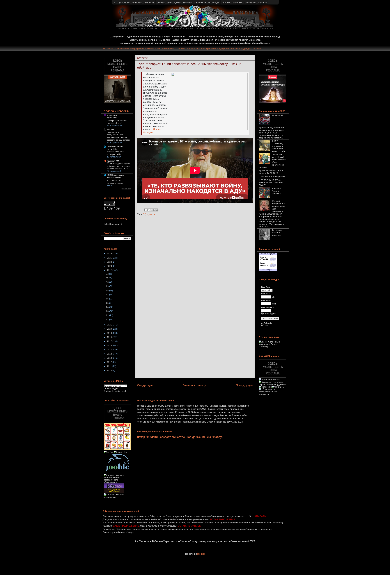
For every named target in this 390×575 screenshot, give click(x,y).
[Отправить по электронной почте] (145, 209)
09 (107, 286)
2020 (109, 329)
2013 (109, 358)
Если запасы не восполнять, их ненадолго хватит (115, 180)
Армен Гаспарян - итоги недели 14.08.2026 (271, 171)
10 (107, 282)
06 (107, 298)
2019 (109, 333)
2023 (109, 266)
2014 (109, 354)
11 (107, 278)
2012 (109, 362)
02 (107, 315)
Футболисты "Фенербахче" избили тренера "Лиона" (116, 120)
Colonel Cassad (115, 146)
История (187, 2)
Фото (169, 2)
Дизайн (177, 2)
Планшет (262, 2)
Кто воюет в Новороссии (273, 176)
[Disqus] (195, 259)
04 (107, 307)
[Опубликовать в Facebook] (154, 209)
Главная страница (194, 385)
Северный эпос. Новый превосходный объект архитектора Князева (272, 161)
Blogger (201, 553)
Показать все (126, 189)
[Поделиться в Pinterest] (156, 209)
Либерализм (200, 2)
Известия (112, 115)
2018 (109, 337)
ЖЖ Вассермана (115, 175)
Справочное (250, 2)
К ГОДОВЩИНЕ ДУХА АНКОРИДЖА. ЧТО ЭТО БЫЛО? (271, 183)
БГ (144, 214)
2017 (109, 341)
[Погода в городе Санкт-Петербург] (268, 270)
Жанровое (149, 2)
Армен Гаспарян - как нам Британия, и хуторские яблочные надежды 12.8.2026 (228, 48)
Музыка (151, 214)
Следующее (145, 385)
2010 (109, 370)
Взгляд (110, 129)
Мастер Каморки (152, 131)
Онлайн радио (111, 388)
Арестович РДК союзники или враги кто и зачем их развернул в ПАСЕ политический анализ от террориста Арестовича (271, 132)
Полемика (237, 2)
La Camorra (277, 115)
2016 (109, 345)
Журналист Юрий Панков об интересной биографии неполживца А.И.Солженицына (139, 48)
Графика (160, 2)
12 (107, 274)
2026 (109, 253)
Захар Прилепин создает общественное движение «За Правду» (180, 437)
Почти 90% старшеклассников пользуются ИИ (115, 152)
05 (107, 303)
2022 (109, 270)
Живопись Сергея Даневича (277, 191)
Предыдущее (244, 385)
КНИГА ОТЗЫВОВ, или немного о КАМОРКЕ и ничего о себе (279, 146)
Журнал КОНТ (114, 161)
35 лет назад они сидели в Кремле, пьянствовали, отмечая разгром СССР (118, 166)
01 (107, 319)
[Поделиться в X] (151, 209)
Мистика (226, 2)
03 (107, 311)
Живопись (137, 2)
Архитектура (124, 2)
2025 (109, 258)
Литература (214, 2)
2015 (109, 349)
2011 (109, 366)
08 (107, 290)
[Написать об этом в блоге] (148, 209)
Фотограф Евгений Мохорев (277, 232)
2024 (109, 262)
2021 (109, 324)
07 (107, 294)
